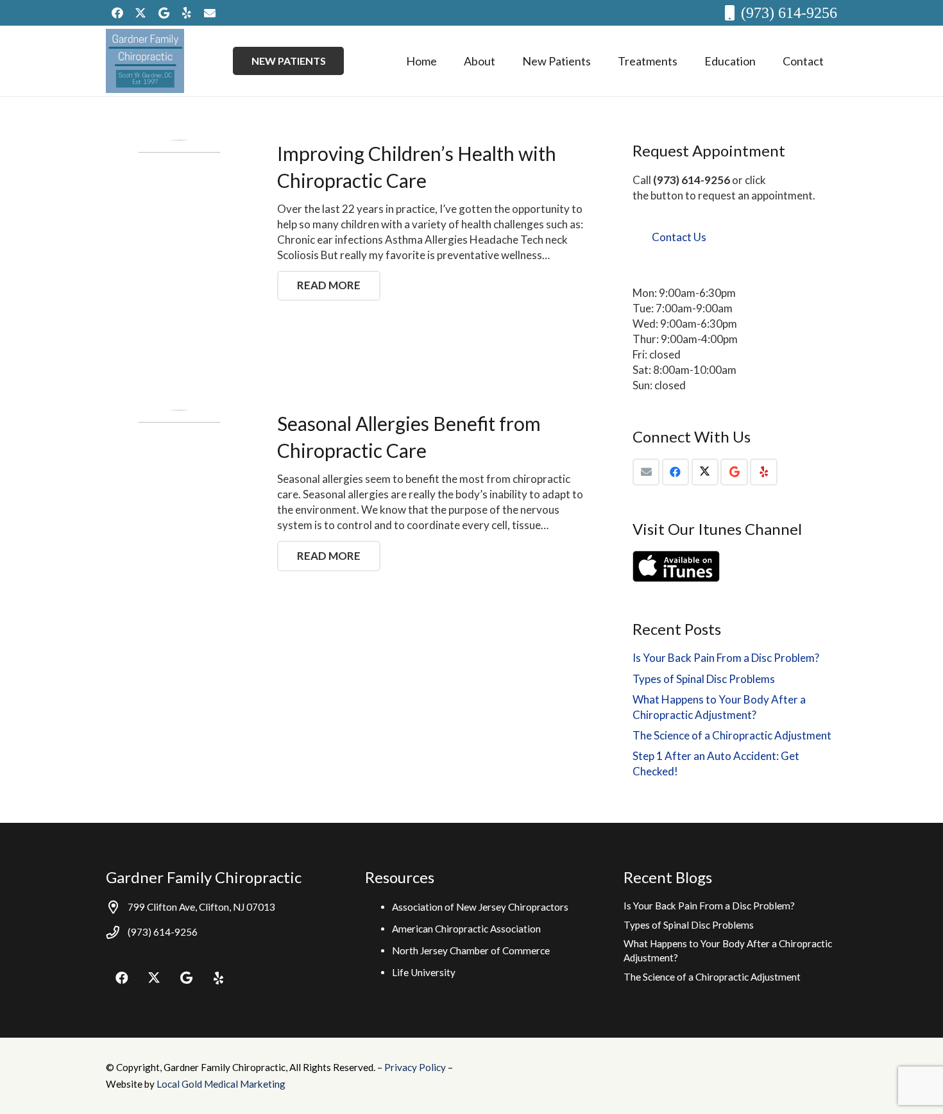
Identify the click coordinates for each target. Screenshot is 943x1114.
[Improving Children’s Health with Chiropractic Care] (179, 213)
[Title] (209, 12)
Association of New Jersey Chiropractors (480, 907)
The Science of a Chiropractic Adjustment (732, 735)
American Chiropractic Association (466, 928)
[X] (140, 12)
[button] (505, 61)
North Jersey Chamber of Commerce (471, 950)
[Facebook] (117, 12)
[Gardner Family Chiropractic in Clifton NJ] (145, 61)
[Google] (163, 12)
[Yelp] (186, 12)
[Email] (646, 472)
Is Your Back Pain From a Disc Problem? (726, 657)
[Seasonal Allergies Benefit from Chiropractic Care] (179, 483)
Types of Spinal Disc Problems (704, 679)
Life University (423, 972)
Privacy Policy (416, 1067)
